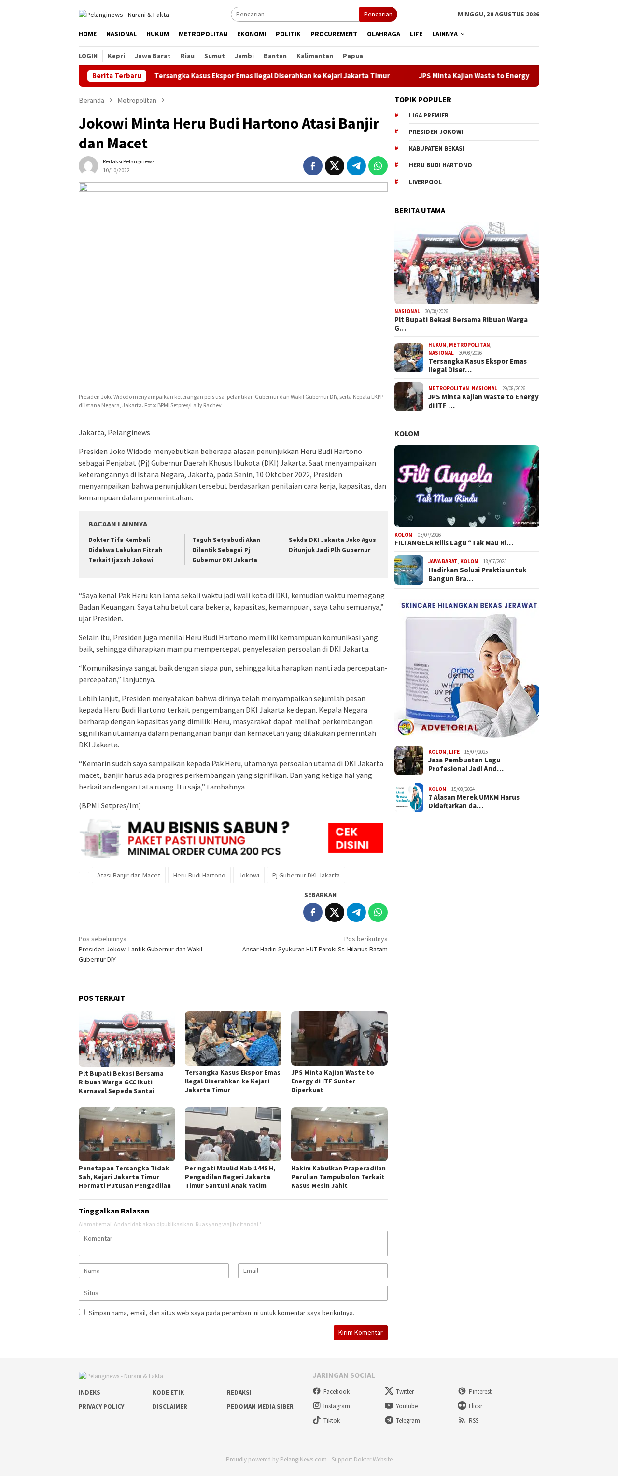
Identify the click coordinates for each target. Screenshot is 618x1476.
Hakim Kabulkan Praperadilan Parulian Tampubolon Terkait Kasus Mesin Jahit (338, 1177)
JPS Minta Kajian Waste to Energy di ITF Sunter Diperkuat (476, 76)
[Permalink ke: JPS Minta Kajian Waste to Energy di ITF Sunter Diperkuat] (339, 1038)
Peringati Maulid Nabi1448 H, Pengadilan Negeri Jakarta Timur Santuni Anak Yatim (230, 1177)
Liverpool (425, 182)
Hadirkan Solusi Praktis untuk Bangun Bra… (477, 574)
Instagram (336, 1406)
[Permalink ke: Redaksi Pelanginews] (88, 165)
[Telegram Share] (356, 165)
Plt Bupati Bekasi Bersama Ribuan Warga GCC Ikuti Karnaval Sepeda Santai (121, 1082)
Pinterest (480, 1392)
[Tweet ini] (334, 165)
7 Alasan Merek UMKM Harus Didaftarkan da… (474, 801)
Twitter (405, 1392)
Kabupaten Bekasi (436, 149)
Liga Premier (429, 115)
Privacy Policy (101, 1407)
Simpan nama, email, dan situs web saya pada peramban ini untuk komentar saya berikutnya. (221, 1312)
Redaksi (239, 1392)
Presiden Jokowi (436, 132)
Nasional (407, 311)
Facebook (336, 1392)
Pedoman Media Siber (260, 1407)
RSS (473, 1421)
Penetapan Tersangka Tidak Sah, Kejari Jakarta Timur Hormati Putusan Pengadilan (125, 1177)
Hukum (437, 344)
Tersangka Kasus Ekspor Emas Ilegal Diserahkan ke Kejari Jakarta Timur (234, 76)
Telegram (408, 1421)
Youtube (407, 1406)
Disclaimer (170, 1407)
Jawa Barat (443, 561)
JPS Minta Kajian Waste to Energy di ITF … (483, 401)
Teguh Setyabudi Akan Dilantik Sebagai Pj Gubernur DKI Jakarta (226, 550)
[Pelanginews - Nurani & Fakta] (124, 13)
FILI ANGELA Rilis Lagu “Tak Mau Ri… (453, 543)
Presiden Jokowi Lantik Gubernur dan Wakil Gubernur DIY (140, 949)
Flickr (475, 1406)
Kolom (406, 433)
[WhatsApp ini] (378, 165)
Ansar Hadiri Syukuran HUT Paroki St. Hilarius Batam (315, 944)
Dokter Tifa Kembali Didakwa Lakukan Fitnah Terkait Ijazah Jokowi (125, 550)
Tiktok (331, 1421)
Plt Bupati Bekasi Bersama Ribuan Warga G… (461, 324)
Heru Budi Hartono (199, 875)
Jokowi (249, 875)
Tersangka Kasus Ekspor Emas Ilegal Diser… (477, 365)
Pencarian (378, 14)
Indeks (89, 1392)
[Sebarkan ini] (313, 165)
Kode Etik (168, 1392)
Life (454, 751)
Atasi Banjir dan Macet (128, 875)
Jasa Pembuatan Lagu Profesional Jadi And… (466, 764)
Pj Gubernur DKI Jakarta (306, 875)
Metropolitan (469, 344)
